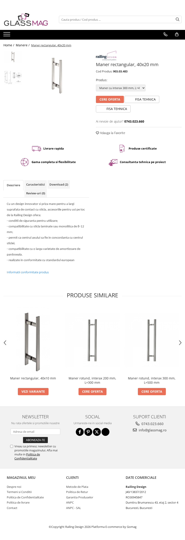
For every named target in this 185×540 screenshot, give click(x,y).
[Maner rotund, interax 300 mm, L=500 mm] (151, 340)
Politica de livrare (18, 502)
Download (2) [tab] (58, 184)
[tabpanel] (57, 75)
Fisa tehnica (145, 99)
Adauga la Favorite (112, 133)
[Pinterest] (88, 432)
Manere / (23, 45)
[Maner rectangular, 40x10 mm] (33, 340)
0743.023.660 (152, 423)
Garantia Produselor (79, 497)
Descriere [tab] (13, 185)
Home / (9, 45)
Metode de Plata (77, 487)
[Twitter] (97, 432)
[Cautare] (177, 19)
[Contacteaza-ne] (165, 34)
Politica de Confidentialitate (27, 456)
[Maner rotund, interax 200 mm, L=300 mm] (92, 340)
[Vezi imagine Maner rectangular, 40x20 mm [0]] (13, 56)
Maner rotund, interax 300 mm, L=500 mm (152, 380)
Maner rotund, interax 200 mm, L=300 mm (92, 380)
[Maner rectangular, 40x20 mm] (57, 75)
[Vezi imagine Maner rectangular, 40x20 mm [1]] (13, 77)
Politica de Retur (77, 492)
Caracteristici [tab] (35, 184)
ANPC (70, 502)
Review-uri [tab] (35, 193)
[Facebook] (80, 432)
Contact (12, 508)
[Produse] (7, 35)
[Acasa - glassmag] (26, 19)
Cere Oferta (109, 99)
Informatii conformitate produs (28, 272)
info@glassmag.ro (152, 430)
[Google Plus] (105, 432)
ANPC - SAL (73, 508)
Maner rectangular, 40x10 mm (33, 378)
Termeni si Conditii (19, 492)
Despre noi (14, 487)
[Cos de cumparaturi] (177, 34)
